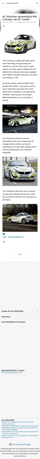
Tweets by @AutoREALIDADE (12, 373)
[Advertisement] (20, 283)
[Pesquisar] (37, 3)
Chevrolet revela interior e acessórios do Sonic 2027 (20, 426)
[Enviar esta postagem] (3, 234)
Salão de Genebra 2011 (16, 237)
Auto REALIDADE (12, 3)
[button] (3, 26)
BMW (4, 237)
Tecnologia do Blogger (21, 444)
